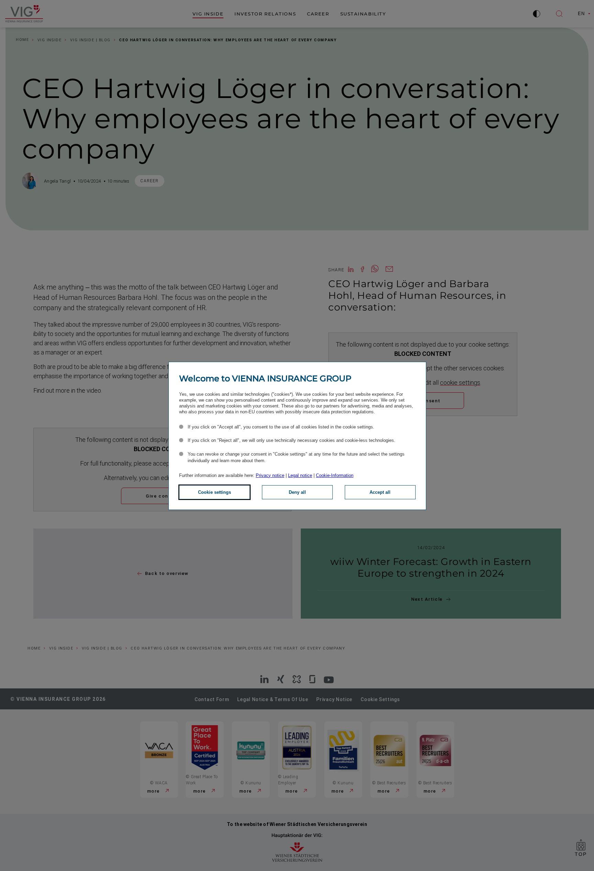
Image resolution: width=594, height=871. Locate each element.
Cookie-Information (334, 475)
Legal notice (300, 475)
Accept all (380, 492)
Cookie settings (214, 492)
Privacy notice (270, 475)
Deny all (297, 492)
